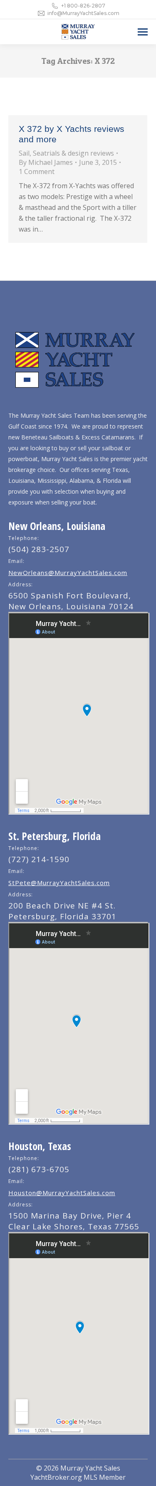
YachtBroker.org (56, 1477)
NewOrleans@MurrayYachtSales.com (67, 572)
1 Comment (36, 171)
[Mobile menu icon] (143, 32)
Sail (24, 153)
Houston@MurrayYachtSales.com (61, 1192)
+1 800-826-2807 (83, 6)
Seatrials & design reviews (73, 153)
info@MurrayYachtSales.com (83, 13)
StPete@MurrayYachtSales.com (59, 882)
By (46, 162)
